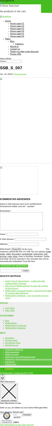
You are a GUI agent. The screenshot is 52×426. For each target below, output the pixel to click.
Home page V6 (17, 36)
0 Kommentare (19, 74)
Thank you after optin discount (24, 52)
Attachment (5, 249)
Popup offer (15, 54)
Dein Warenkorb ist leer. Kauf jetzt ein (17, 425)
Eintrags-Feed (11, 340)
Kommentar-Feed (12, 343)
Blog (12, 41)
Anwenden (27, 415)
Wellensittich (11, 323)
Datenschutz (10, 364)
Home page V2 (17, 26)
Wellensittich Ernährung (15, 326)
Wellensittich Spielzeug (15, 328)
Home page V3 (17, 29)
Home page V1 (17, 24)
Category (19, 44)
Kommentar (6, 211)
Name (3, 234)
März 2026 (10, 311)
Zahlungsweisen (12, 352)
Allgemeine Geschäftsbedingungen (20, 357)
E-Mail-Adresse (7, 239)
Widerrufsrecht (12, 355)
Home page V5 (17, 34)
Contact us (15, 49)
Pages (7, 39)
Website (3, 244)
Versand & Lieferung (14, 350)
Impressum (10, 362)
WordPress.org (11, 345)
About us (14, 46)
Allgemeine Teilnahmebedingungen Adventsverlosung (28, 359)
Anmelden (9, 338)
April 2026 (9, 308)
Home (8, 21)
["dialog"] (26, 403)
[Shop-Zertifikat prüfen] (7, 425)
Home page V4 (17, 31)
